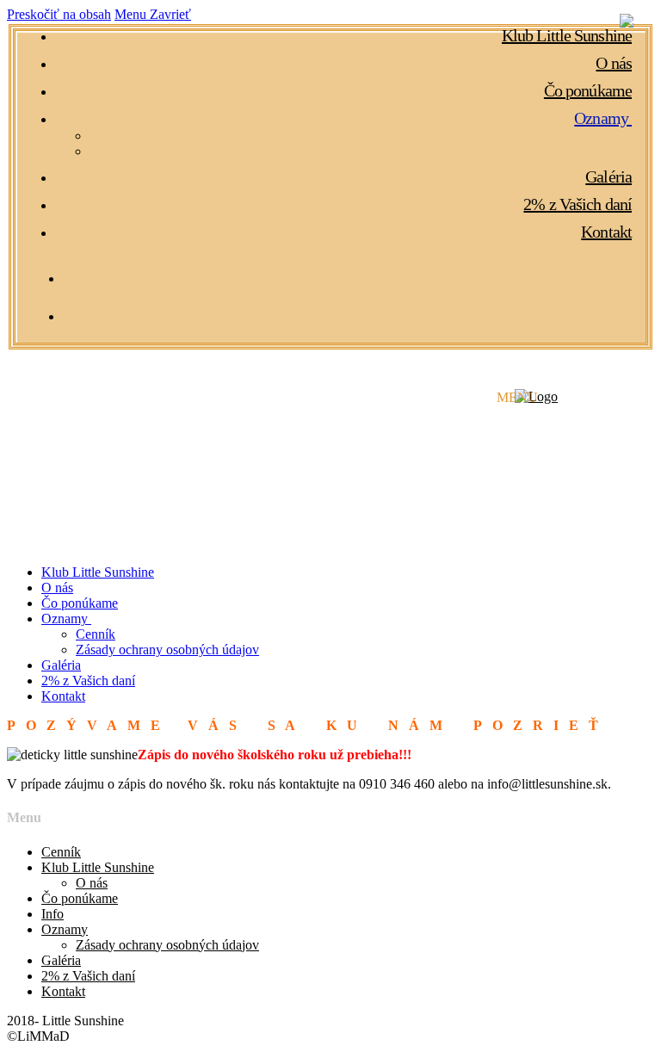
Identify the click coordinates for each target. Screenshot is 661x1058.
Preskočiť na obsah (59, 14)
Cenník (61, 852)
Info (52, 913)
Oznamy (64, 929)
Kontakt (63, 991)
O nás (92, 882)
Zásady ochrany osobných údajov (167, 944)
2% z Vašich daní (88, 975)
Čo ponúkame (79, 898)
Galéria (61, 960)
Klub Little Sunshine (97, 867)
